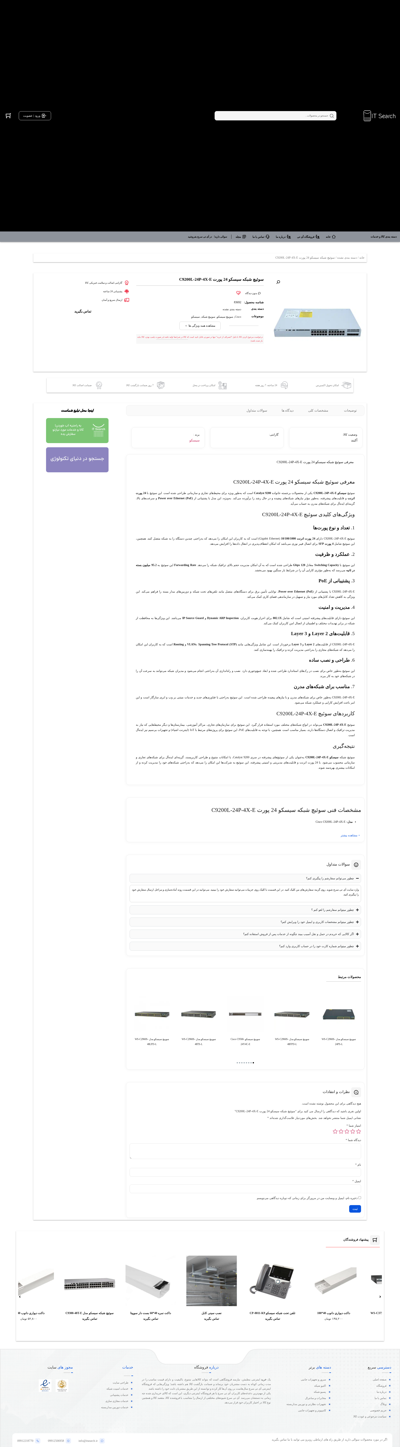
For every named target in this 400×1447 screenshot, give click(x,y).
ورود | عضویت (31, 115)
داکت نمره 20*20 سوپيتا (78, 1313)
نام (358, 1164)
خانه (362, 257)
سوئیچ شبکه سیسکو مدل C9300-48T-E (200, 1313)
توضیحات (350, 410)
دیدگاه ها (288, 410)
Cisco (238, 316)
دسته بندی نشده (347, 257)
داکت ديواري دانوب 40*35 (139, 1313)
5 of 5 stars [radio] (335, 1131)
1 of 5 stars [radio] (358, 1131)
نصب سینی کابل (322, 1313)
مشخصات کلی (318, 410)
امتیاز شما (353, 1125)
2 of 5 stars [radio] (352, 1131)
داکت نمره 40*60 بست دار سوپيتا (261, 1313)
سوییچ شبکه (208, 316)
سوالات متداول (256, 410)
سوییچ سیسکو (225, 316)
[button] (278, 282)
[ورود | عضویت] (44, 115)
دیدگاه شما (353, 1140)
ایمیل (356, 1181)
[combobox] (275, 115)
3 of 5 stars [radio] (346, 1131)
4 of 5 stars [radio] (341, 1131)
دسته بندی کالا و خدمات (384, 236)
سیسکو (195, 316)
